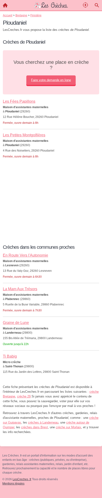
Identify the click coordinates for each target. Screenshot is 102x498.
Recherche (97, 5)
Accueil (5, 5)
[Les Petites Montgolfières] (51, 141)
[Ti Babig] (51, 359)
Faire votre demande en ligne (51, 80)
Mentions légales (13, 483)
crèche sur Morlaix (68, 427)
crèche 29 (24, 396)
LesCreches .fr (22, 479)
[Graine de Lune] (51, 328)
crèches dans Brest (34, 427)
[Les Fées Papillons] (51, 107)
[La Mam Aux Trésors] (51, 295)
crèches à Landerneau (43, 422)
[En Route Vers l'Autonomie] (51, 261)
